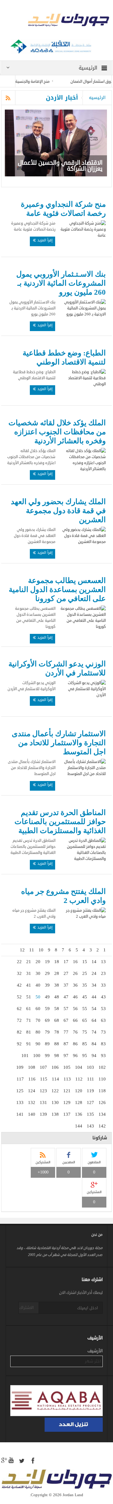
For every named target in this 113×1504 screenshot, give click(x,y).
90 (38, 1044)
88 (56, 1044)
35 (84, 985)
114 (55, 1079)
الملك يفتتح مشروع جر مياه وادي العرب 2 (63, 895)
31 (28, 973)
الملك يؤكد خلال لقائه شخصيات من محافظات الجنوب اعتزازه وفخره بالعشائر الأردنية (57, 432)
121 (67, 1091)
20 (38, 961)
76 (75, 1032)
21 (28, 961)
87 (66, 1044)
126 (102, 1102)
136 (78, 1114)
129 (67, 1102)
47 (66, 997)
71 (28, 1020)
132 (31, 1102)
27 (66, 973)
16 (75, 961)
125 (20, 1091)
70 (38, 1020)
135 (90, 1114)
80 (38, 1032)
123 (43, 1091)
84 (94, 1044)
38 (56, 985)
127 (90, 1102)
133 (20, 1102)
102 (102, 1067)
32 (19, 973)
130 (55, 1102)
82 (19, 1032)
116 (32, 1079)
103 (90, 1067)
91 (28, 1044)
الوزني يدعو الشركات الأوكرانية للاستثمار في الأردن (57, 668)
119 (90, 1091)
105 (67, 1067)
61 (28, 1008)
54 (94, 1008)
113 (67, 1079)
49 (47, 997)
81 (28, 1032)
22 (19, 961)
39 (47, 985)
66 (75, 1020)
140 (31, 1114)
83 (103, 1044)
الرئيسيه (97, 97)
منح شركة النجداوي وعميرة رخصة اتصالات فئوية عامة (63, 208)
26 (75, 973)
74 (94, 1032)
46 (75, 997)
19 (47, 961)
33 (103, 985)
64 (94, 1020)
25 (84, 973)
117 (20, 1079)
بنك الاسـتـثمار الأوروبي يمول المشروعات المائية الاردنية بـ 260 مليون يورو (61, 283)
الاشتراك (26, 1307)
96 (75, 1055)
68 (56, 1020)
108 (31, 1067)
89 (47, 1044)
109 (20, 1067)
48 (56, 997)
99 (47, 1055)
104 (78, 1067)
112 (79, 1079)
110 (102, 1079)
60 (38, 1008)
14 (94, 961)
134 (102, 1114)
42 (19, 985)
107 (43, 1067)
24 (94, 973)
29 (47, 973)
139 (43, 1114)
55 (84, 1008)
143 (90, 1126)
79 (47, 1032)
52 (19, 997)
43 (103, 997)
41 (28, 985)
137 (67, 1114)
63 (103, 1020)
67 (66, 1020)
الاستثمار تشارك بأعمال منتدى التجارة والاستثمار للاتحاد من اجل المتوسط (59, 743)
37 (66, 985)
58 (56, 1008)
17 (66, 961)
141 (20, 1114)
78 (56, 1032)
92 (19, 1044)
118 (102, 1091)
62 (19, 1008)
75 (84, 1032)
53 (103, 1008)
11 (31, 950)
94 (94, 1055)
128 (78, 1102)
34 (94, 985)
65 (84, 1020)
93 (103, 1055)
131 (43, 1102)
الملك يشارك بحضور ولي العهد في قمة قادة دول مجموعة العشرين (58, 511)
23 (103, 973)
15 (84, 961)
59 (47, 1008)
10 (41, 950)
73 (103, 1032)
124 (31, 1091)
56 (75, 1008)
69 (47, 1020)
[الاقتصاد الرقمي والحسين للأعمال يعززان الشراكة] (56, 143)
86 (75, 1044)
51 (28, 997)
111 (90, 1079)
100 (36, 1055)
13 (103, 961)
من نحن (96, 1234)
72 (19, 1020)
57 (66, 1008)
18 (56, 961)
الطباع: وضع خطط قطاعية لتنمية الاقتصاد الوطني (64, 357)
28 (56, 973)
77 (66, 1032)
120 (78, 1091)
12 (22, 950)
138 (55, 1114)
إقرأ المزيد (44, 240)
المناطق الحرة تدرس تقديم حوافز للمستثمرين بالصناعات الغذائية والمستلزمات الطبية (60, 821)
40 (38, 985)
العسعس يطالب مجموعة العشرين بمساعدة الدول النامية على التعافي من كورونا (57, 589)
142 (102, 1126)
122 (55, 1091)
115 (43, 1079)
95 (84, 1055)
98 (56, 1055)
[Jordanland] (56, 20)
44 (94, 997)
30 (38, 973)
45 (84, 997)
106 (55, 1067)
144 (78, 1126)
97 (66, 1055)
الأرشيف (95, 1351)
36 (75, 985)
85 (84, 1044)
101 (25, 1055)
